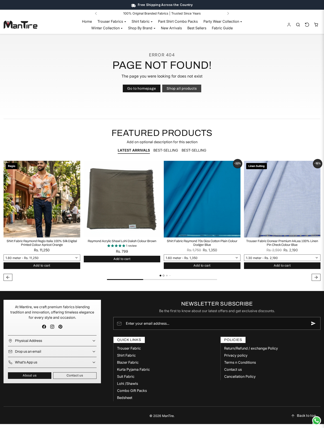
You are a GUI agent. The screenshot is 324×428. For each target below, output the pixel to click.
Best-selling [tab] (165, 150)
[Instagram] (52, 327)
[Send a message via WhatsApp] (316, 420)
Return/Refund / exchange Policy (251, 348)
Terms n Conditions (240, 362)
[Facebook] (44, 327)
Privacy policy (236, 355)
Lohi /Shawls (127, 383)
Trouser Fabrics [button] (110, 21)
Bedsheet (124, 397)
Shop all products (182, 88)
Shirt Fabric (126, 355)
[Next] (228, 13)
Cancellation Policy (240, 376)
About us (29, 375)
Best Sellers (196, 28)
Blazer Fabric (128, 362)
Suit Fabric (125, 376)
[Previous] (95, 13)
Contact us (75, 375)
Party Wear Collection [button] (221, 21)
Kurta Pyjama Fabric (133, 369)
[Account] (289, 24)
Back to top (306, 415)
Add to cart (41, 265)
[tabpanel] (162, 221)
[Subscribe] (313, 323)
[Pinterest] (60, 327)
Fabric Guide (222, 28)
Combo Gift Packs (132, 390)
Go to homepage (141, 88)
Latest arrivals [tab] (134, 150)
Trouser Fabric (129, 348)
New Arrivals (171, 28)
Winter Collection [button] (106, 28)
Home (87, 21)
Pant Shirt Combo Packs (178, 21)
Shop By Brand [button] (140, 28)
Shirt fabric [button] (141, 21)
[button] (298, 24)
